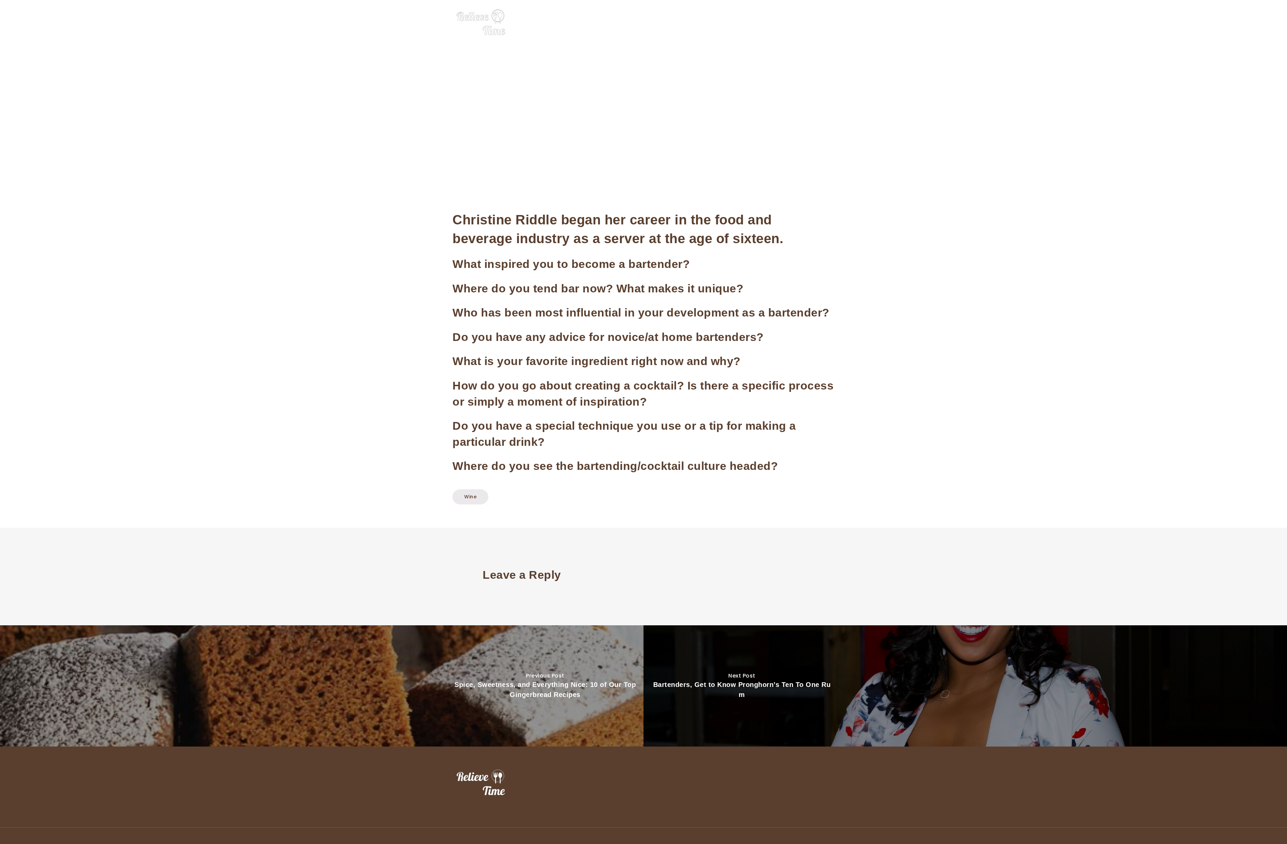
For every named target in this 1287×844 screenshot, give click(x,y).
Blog (829, 22)
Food (728, 22)
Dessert (753, 22)
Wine (779, 22)
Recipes (804, 22)
